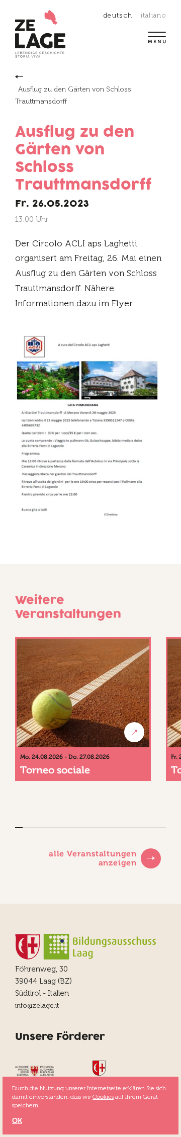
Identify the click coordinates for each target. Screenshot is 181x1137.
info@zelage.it (37, 1005)
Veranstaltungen (20, 76)
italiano (153, 15)
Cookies (103, 1096)
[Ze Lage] (40, 35)
